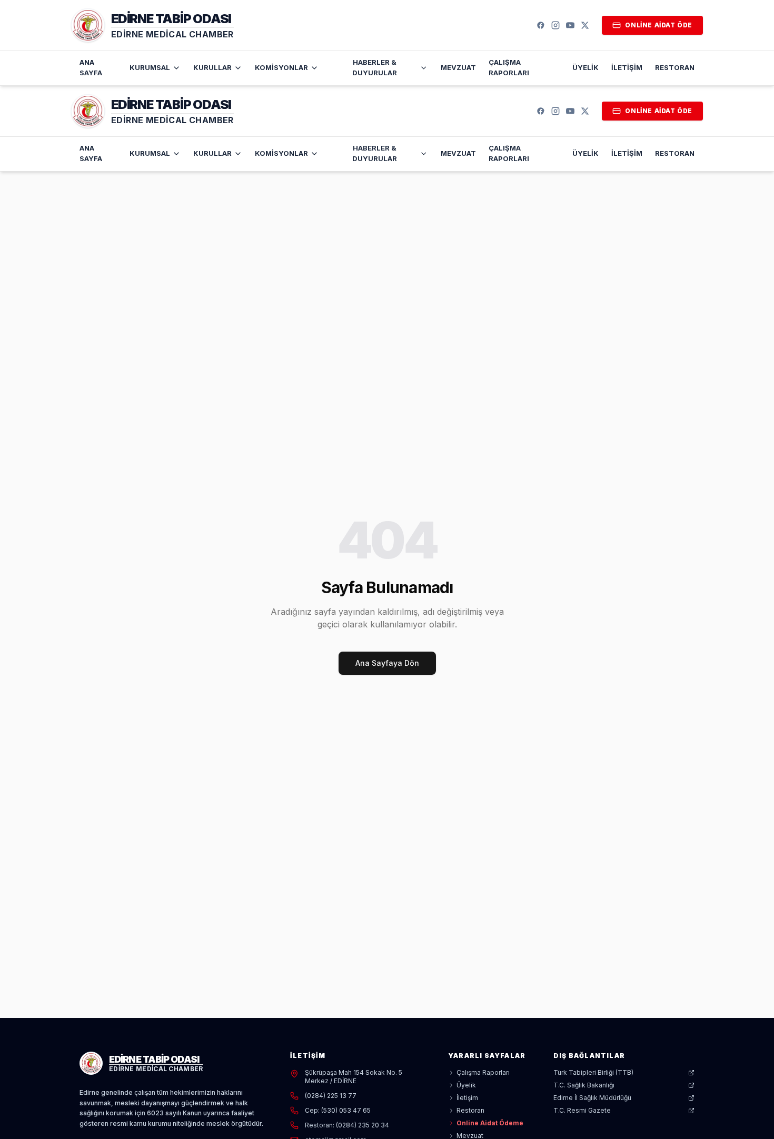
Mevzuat (458, 67)
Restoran (674, 67)
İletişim (626, 67)
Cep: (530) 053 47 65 (338, 1110)
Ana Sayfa (91, 67)
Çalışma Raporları (509, 67)
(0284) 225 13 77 (330, 1096)
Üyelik (585, 67)
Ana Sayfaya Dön (387, 662)
